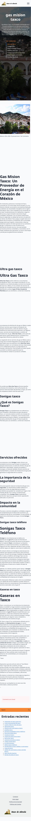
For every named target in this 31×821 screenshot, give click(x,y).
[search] (29, 710)
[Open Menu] (28, 3)
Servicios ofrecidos (12, 50)
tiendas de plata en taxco (12, 755)
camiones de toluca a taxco (12, 740)
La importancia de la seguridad (16, 52)
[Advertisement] (15, 78)
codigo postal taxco (10, 741)
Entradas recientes (12, 57)
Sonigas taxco (11, 46)
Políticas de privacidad (15, 802)
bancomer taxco (9, 738)
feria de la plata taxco (11, 733)
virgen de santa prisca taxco (12, 736)
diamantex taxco (9, 726)
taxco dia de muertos (11, 753)
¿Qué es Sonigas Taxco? (14, 48)
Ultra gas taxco (11, 44)
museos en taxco (9, 735)
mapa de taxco (9, 748)
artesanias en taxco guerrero (13, 721)
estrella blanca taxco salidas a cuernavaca (16, 746)
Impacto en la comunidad (14, 55)
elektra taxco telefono (11, 745)
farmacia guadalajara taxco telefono (15, 731)
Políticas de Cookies (15, 804)
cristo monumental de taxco (12, 723)
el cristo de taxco (9, 743)
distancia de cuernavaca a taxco (14, 728)
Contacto (15, 796)
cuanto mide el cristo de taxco (13, 725)
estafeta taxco (9, 730)
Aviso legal (15, 799)
